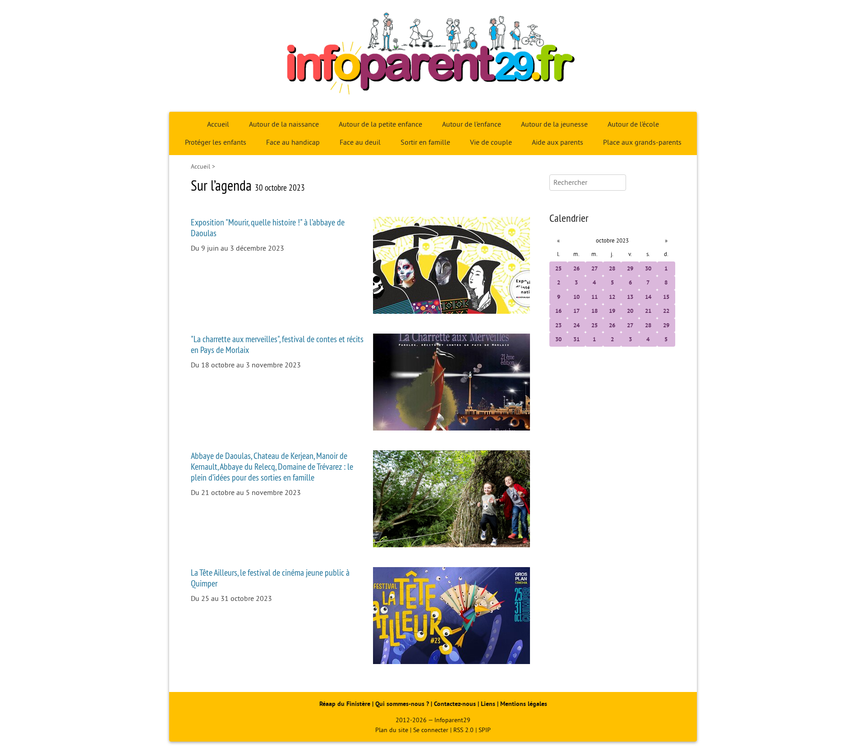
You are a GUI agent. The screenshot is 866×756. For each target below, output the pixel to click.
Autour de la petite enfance (380, 124)
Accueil (218, 124)
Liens (488, 704)
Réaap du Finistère (344, 704)
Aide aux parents (557, 142)
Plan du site (391, 730)
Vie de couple (491, 142)
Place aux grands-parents (642, 142)
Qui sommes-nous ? (403, 704)
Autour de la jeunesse (554, 124)
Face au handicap (293, 142)
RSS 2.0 (463, 730)
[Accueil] (433, 56)
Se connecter (430, 730)
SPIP (485, 730)
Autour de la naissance (284, 124)
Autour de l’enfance (471, 124)
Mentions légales (523, 704)
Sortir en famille (425, 142)
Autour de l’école (633, 124)
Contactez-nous (455, 704)
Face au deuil (360, 142)
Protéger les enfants (215, 142)
